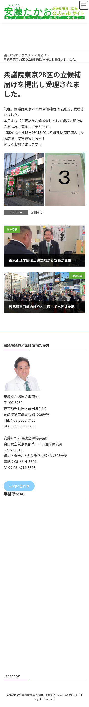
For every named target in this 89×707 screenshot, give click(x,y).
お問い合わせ (19, 486)
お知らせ (37, 212)
